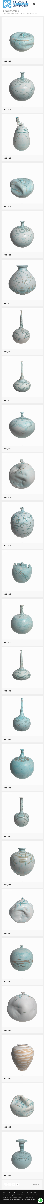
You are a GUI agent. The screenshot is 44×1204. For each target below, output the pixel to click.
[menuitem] (33, 4)
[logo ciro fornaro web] (18, 4)
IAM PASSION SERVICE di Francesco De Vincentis (22, 1199)
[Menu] (38, 4)
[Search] (33, 4)
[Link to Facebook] (36, 1201)
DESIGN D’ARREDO (11, 11)
